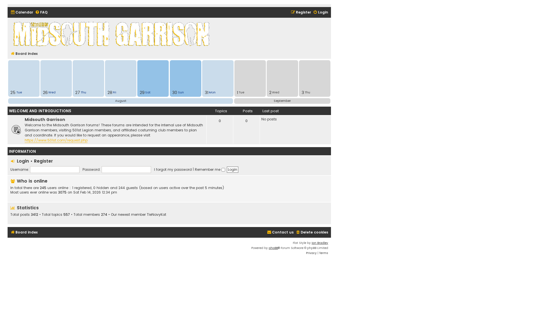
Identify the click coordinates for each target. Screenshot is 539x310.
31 (206, 92)
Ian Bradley (320, 243)
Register (43, 161)
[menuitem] (21, 12)
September (282, 100)
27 (77, 92)
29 (142, 92)
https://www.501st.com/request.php (56, 140)
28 (110, 92)
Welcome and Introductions (40, 111)
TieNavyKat (156, 214)
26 (45, 92)
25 (12, 92)
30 (174, 92)
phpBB (273, 248)
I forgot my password (173, 169)
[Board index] (112, 33)
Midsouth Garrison (45, 119)
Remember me (208, 169)
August (120, 100)
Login (23, 161)
